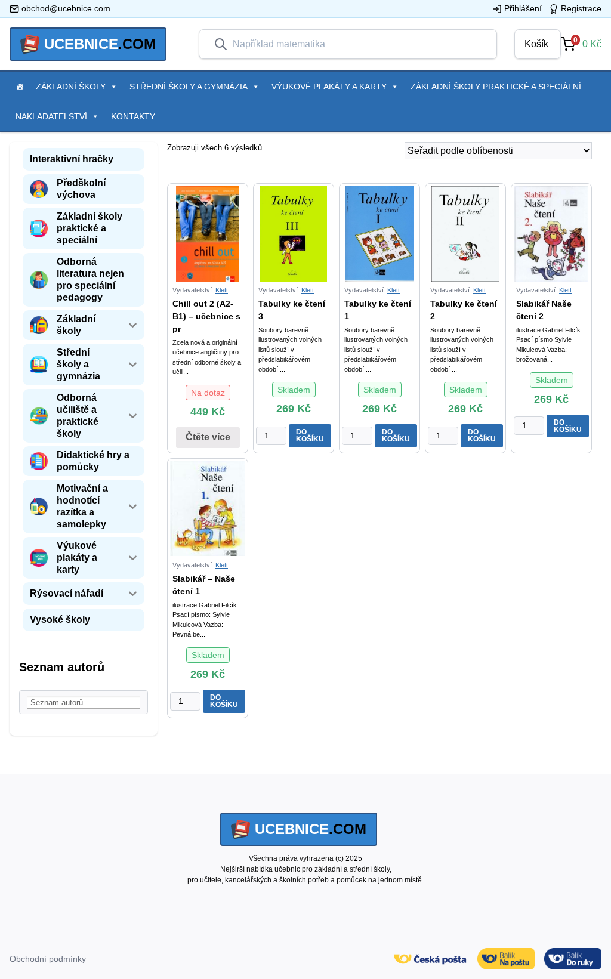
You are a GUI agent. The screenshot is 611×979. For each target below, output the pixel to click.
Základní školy (71, 86)
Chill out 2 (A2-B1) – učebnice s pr (206, 316)
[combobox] (357, 44)
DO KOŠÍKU (310, 435)
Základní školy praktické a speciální (496, 86)
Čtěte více (208, 437)
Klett (221, 290)
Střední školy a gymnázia (188, 86)
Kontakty (133, 116)
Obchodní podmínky (48, 958)
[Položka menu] (20, 86)
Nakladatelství (51, 116)
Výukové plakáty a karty (329, 86)
